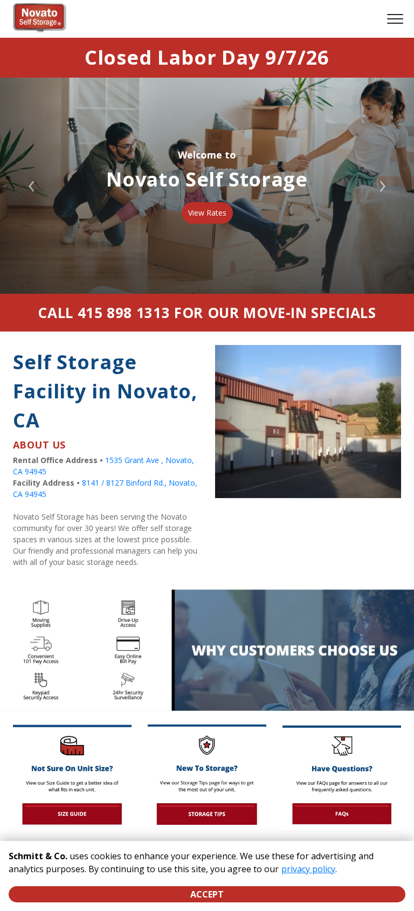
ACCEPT (207, 894)
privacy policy (308, 869)
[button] (229, 421)
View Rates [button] (207, 213)
